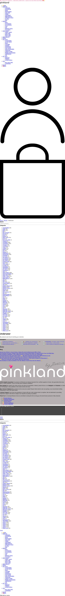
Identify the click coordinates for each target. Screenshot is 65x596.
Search (2, 222)
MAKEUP (5, 21)
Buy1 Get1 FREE (9, 62)
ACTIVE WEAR (8, 42)
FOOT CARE (8, 35)
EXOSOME (5, 255)
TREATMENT (8, 15)
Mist (3, 293)
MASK (6, 10)
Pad (3, 296)
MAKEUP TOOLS (9, 28)
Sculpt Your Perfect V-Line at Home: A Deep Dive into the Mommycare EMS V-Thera (20, 352)
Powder (4, 304)
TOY (6, 55)
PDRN (4, 299)
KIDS (6, 20)
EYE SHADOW (8, 25)
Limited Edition (8, 60)
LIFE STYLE (5, 39)
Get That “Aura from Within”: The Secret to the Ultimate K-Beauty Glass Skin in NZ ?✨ (21, 357)
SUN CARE (7, 13)
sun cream (5, 316)
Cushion (4, 248)
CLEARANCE (8, 63)
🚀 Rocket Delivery (7, 398)
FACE (6, 26)
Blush (4, 235)
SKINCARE (5, 6)
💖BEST (4, 66)
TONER (6, 14)
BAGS (6, 43)
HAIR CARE (7, 33)
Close (1, 416)
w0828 (4, 329)
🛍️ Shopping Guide (7, 400)
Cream (4, 247)
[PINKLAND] (4, 3)
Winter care (5, 330)
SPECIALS (7, 57)
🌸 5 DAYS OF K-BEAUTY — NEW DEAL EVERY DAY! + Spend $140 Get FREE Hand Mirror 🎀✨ (22, 0)
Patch (4, 298)
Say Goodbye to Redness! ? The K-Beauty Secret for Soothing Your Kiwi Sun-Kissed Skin (21, 354)
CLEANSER (7, 8)
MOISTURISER (8, 11)
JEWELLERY (7, 50)
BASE (6, 22)
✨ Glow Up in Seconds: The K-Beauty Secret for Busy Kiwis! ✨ (15, 359)
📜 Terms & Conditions (8, 403)
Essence (4, 252)
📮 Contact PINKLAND (8, 404)
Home (1, 220)
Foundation (5, 266)
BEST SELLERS (6, 232)
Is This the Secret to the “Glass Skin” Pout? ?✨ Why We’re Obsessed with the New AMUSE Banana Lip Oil (25, 355)
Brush (4, 238)
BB (3, 231)
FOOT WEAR (8, 48)
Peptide (4, 300)
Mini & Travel (6, 292)
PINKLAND (5, 302)
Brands (4, 65)
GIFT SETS (5, 56)
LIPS (6, 27)
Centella (5, 241)
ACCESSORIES (8, 40)
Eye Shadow (5, 259)
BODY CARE (8, 34)
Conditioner (5, 246)
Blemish (4, 233)
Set (3, 307)
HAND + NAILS (8, 32)
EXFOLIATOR (8, 9)
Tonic (4, 321)
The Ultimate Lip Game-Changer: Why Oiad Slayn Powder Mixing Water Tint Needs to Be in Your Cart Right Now (27, 353)
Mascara (5, 289)
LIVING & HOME (8, 51)
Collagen (5, 244)
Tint (3, 317)
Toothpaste (5, 322)
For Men (7, 19)
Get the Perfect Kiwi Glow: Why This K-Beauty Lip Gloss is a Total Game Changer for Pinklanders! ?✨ (24, 358)
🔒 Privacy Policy (7, 401)
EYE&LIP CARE (6, 261)
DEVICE (4, 38)
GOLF (4, 271)
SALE (4, 61)
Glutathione (5, 270)
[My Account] (32, 143)
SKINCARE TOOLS (9, 17)
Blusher (4, 236)
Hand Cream (6, 277)
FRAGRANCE (8, 46)
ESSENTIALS (5, 253)
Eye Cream (5, 256)
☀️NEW (4, 5)
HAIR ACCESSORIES (9, 49)
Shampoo (5, 308)
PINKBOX (7, 58)
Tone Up (4, 318)
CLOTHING (7, 44)
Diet (3, 250)
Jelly (4, 279)
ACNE (4, 229)
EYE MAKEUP (8, 23)
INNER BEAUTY (8, 16)
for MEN (4, 265)
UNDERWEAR (8, 54)
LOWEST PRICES (6, 286)
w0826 (4, 327)
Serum (4, 306)
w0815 (4, 324)
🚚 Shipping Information (8, 399)
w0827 (4, 328)
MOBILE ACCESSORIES (10, 52)
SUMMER (5, 313)
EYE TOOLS (7, 29)
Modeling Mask (6, 294)
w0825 (4, 325)
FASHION (7, 45)
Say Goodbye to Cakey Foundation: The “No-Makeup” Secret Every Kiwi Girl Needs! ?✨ (21, 360)
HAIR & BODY (6, 31)
